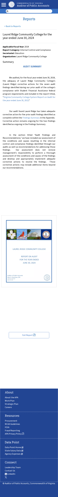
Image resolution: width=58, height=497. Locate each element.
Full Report (27, 335)
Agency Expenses (13, 453)
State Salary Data (13, 450)
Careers (8, 407)
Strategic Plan (11, 404)
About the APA (11, 397)
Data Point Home (13, 447)
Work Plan (9, 400)
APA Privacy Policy (13, 433)
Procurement (11, 420)
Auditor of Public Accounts (33, 5)
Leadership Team (13, 467)
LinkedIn (11, 473)
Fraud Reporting (12, 430)
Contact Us (10, 470)
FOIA (7, 427)
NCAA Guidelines (12, 424)
